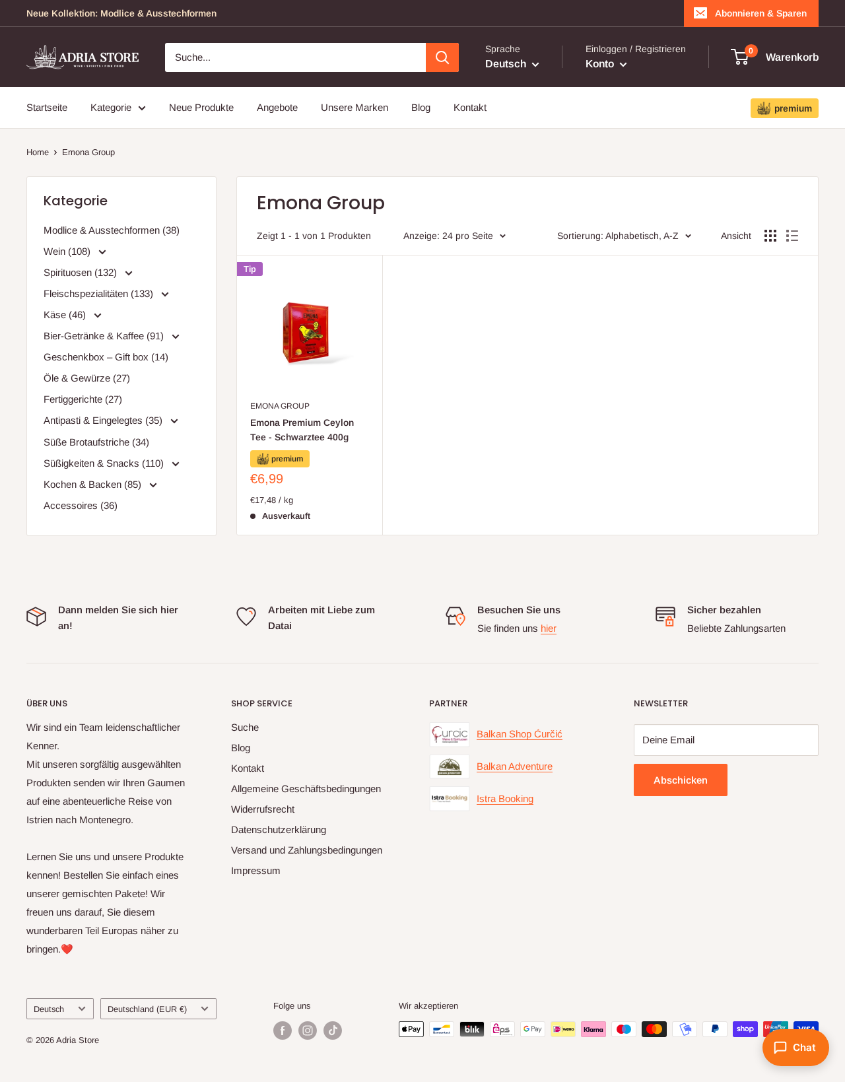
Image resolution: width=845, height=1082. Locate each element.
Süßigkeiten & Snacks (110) (105, 463)
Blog (420, 107)
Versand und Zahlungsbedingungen (306, 850)
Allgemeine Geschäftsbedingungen (306, 788)
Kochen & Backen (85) (94, 484)
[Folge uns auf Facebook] (282, 1030)
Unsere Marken (354, 107)
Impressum (256, 870)
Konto (601, 63)
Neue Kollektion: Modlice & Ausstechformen (121, 13)
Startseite (46, 107)
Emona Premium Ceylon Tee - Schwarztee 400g (302, 429)
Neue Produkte (201, 107)
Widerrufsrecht (262, 809)
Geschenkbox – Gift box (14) (106, 356)
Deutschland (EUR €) (147, 1009)
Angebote (277, 107)
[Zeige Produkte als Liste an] (792, 236)
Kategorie (110, 107)
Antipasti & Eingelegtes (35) (104, 420)
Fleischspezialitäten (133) (100, 293)
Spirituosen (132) (81, 272)
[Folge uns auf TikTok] (332, 1030)
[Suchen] (442, 57)
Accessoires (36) (81, 505)
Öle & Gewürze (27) (87, 378)
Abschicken (681, 780)
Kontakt (470, 107)
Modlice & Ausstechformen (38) (112, 230)
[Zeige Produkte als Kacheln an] (770, 236)
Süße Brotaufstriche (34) (96, 442)
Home (37, 152)
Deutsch (49, 1009)
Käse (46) (66, 314)
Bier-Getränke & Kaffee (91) (105, 335)
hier (549, 628)
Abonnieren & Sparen (761, 13)
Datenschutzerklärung (278, 829)
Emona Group (88, 152)
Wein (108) (68, 251)
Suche (245, 727)
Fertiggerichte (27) (83, 399)
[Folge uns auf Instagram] (307, 1030)
